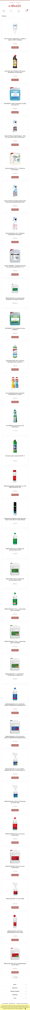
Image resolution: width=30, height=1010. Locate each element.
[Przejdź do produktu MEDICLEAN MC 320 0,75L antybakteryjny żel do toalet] (15, 921)
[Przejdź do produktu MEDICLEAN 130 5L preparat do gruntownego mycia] (15, 569)
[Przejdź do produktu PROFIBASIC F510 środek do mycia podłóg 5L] (15, 318)
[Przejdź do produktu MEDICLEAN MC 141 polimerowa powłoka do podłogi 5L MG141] (15, 288)
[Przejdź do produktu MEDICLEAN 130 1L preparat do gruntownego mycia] (15, 539)
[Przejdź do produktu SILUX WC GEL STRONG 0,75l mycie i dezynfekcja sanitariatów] (15, 61)
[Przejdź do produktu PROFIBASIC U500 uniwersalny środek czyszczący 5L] (15, 94)
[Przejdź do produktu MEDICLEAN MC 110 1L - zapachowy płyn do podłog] (15, 599)
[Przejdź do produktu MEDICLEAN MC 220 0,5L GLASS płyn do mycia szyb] (15, 791)
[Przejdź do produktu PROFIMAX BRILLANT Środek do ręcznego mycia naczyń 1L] (15, 351)
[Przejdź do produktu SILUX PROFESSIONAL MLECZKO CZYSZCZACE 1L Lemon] (15, 383)
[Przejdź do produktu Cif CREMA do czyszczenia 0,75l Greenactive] (15, 416)
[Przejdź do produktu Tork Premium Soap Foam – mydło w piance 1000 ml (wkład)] (15, 29)
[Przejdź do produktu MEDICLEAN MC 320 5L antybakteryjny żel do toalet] (15, 954)
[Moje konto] (19, 11)
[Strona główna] (15, 5)
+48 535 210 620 (19, 1003)
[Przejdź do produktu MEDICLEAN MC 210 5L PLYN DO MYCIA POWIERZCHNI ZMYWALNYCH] (15, 727)
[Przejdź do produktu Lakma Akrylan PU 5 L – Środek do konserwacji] (15, 158)
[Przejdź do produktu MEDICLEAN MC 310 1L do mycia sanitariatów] (15, 824)
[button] (4, 11)
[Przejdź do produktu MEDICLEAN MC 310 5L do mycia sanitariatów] (15, 856)
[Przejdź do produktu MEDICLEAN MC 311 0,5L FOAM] (15, 889)
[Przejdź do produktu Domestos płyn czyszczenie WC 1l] (15, 446)
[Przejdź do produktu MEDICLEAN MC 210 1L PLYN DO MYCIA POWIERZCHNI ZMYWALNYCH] (15, 694)
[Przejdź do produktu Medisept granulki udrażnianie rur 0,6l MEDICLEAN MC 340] (15, 476)
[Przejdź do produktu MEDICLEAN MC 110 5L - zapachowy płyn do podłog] (15, 632)
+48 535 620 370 (12, 1003)
